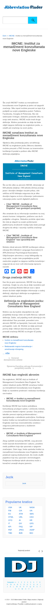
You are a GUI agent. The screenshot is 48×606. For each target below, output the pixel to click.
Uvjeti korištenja (11, 604)
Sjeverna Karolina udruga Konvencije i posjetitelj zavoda (25, 367)
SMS (32, 514)
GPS (31, 523)
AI (20, 520)
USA (10, 507)
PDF (10, 530)
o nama (39, 604)
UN (31, 511)
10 (11, 584)
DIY (20, 523)
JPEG (21, 530)
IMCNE (11, 36)
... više (6, 353)
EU (9, 514)
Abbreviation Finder (20, 599)
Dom (4, 36)
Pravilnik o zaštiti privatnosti (27, 604)
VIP (31, 527)
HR (31, 520)
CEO (32, 517)
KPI (9, 527)
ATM (21, 514)
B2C (31, 533)
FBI (9, 511)
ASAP (32, 530)
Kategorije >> (12, 582)
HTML (10, 517)
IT (9, 523)
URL (21, 517)
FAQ (21, 527)
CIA (20, 511)
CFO (10, 520)
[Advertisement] (24, 77)
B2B (20, 533)
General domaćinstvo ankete (13, 359)
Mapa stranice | (32, 599)
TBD (10, 533)
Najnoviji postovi (24, 550)
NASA (32, 507)
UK (20, 507)
